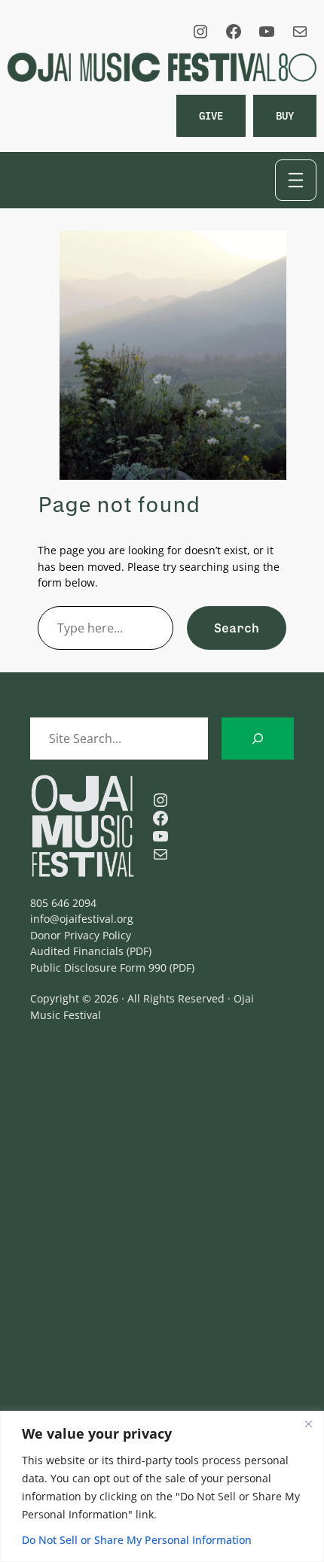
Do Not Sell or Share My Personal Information (137, 1540)
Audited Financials (77, 951)
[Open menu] (295, 180)
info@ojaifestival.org (81, 918)
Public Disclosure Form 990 (98, 967)
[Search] (258, 738)
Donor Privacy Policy (80, 935)
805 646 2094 (63, 903)
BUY (285, 115)
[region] (162, 1486)
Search (236, 627)
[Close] (308, 1424)
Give (211, 115)
